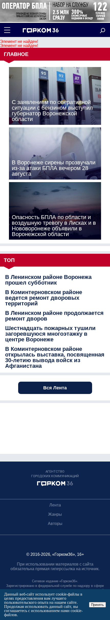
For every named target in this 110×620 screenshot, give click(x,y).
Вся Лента (55, 387)
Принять (97, 605)
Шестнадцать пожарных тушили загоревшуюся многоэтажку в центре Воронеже (50, 333)
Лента (55, 505)
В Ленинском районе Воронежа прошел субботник (48, 280)
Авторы (55, 523)
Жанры (55, 514)
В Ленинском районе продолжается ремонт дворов (54, 316)
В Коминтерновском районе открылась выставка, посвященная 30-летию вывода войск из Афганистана (54, 357)
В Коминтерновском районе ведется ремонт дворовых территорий (43, 297)
